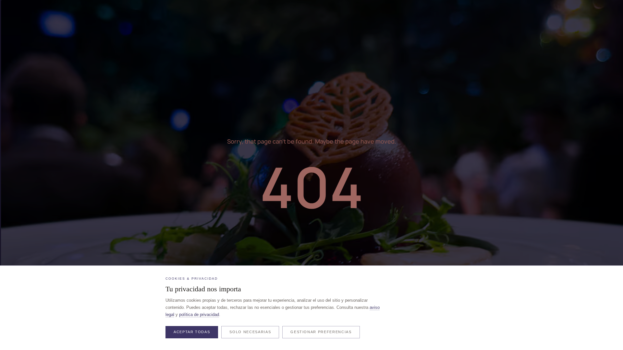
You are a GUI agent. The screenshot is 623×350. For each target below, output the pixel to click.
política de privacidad (199, 314)
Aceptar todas (192, 332)
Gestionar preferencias (320, 332)
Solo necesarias (250, 332)
